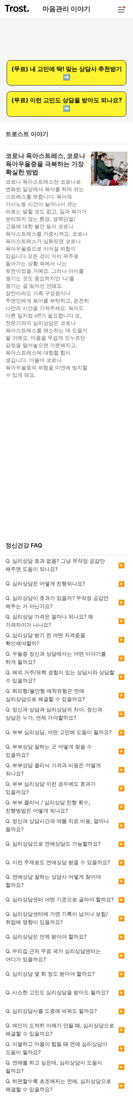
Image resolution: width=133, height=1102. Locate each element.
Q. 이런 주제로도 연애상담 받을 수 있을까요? (58, 862)
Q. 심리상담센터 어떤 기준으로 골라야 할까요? (60, 899)
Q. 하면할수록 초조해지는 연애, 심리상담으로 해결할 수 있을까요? (58, 1085)
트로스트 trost (17, 8)
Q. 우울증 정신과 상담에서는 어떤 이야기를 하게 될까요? (56, 657)
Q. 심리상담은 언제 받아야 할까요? (46, 936)
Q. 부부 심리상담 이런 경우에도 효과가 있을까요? (51, 788)
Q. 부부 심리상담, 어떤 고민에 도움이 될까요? (59, 732)
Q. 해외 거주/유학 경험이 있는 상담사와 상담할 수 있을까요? (60, 676)
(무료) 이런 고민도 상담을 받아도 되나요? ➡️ (66, 104)
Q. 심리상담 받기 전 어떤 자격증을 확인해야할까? (45, 639)
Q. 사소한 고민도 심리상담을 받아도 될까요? (57, 992)
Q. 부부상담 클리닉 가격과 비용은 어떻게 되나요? (53, 769)
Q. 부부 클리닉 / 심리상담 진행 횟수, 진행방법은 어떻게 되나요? (48, 806)
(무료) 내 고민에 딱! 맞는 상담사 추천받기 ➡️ (66, 73)
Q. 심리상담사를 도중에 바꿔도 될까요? (51, 1011)
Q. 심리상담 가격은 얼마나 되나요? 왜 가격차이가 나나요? (49, 620)
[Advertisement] (66, 463)
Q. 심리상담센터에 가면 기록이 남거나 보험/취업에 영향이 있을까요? (57, 918)
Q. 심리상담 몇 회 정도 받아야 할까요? (50, 973)
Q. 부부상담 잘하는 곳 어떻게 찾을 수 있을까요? (49, 750)
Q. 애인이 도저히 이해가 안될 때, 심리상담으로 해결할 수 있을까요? (60, 1029)
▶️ (121, 565)
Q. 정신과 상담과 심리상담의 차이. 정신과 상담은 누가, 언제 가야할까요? (54, 713)
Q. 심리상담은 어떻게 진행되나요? (45, 583)
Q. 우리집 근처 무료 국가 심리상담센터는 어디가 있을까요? (53, 955)
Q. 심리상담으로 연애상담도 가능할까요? (53, 843)
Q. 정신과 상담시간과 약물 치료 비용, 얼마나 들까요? (57, 825)
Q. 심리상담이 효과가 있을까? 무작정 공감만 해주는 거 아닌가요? (57, 602)
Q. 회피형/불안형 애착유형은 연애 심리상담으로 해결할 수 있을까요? (45, 695)
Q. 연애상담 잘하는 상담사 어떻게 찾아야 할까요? (53, 880)
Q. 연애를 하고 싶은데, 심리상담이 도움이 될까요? (54, 1066)
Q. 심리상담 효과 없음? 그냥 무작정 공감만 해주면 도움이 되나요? (55, 565)
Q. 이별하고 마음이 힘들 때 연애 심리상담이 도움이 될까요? (57, 1048)
